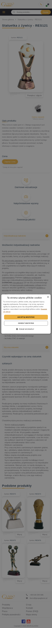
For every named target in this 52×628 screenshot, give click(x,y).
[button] (26, 329)
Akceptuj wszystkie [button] (25, 317)
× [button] (48, 297)
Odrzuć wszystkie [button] (26, 323)
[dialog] (26, 314)
